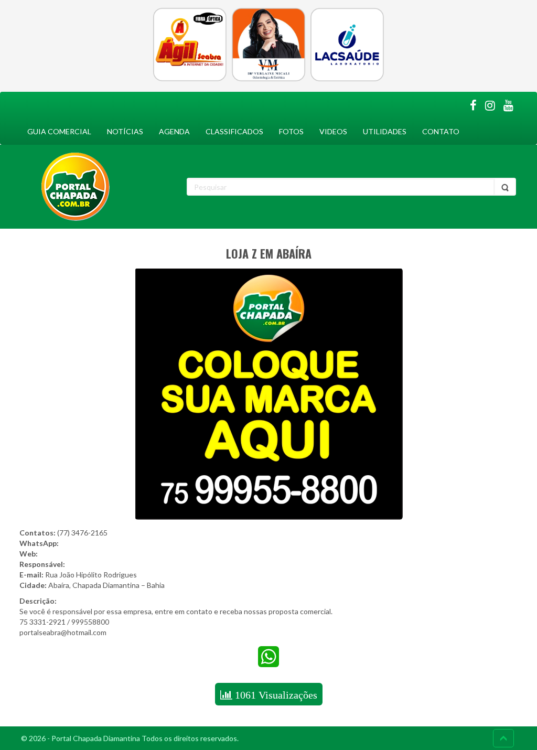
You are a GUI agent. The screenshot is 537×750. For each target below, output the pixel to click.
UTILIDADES (384, 131)
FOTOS (291, 131)
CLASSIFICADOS (234, 131)
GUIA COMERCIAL (59, 131)
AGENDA (174, 131)
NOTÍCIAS (125, 131)
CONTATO (440, 131)
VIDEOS (333, 131)
